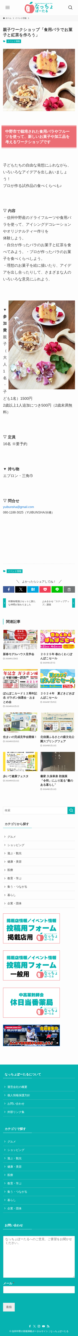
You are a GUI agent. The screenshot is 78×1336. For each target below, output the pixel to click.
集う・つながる (17, 886)
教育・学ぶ (14, 878)
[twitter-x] (34, 1326)
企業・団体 (14, 903)
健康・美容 (14, 861)
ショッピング (15, 845)
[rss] (48, 1326)
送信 (9, 1306)
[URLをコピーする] (69, 589)
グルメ (11, 836)
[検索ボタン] (70, 7)
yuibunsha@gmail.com (18, 507)
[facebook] (30, 1326)
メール (8, 1283)
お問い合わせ (15, 1103)
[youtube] (43, 1326)
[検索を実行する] (71, 810)
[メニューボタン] (7, 7)
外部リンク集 (15, 1112)
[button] (8, 589)
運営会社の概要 (17, 1086)
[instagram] (39, 1326)
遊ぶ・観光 (14, 853)
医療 (10, 869)
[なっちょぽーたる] (39, 7)
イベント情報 (13, 41)
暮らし (11, 895)
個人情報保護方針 (18, 1095)
